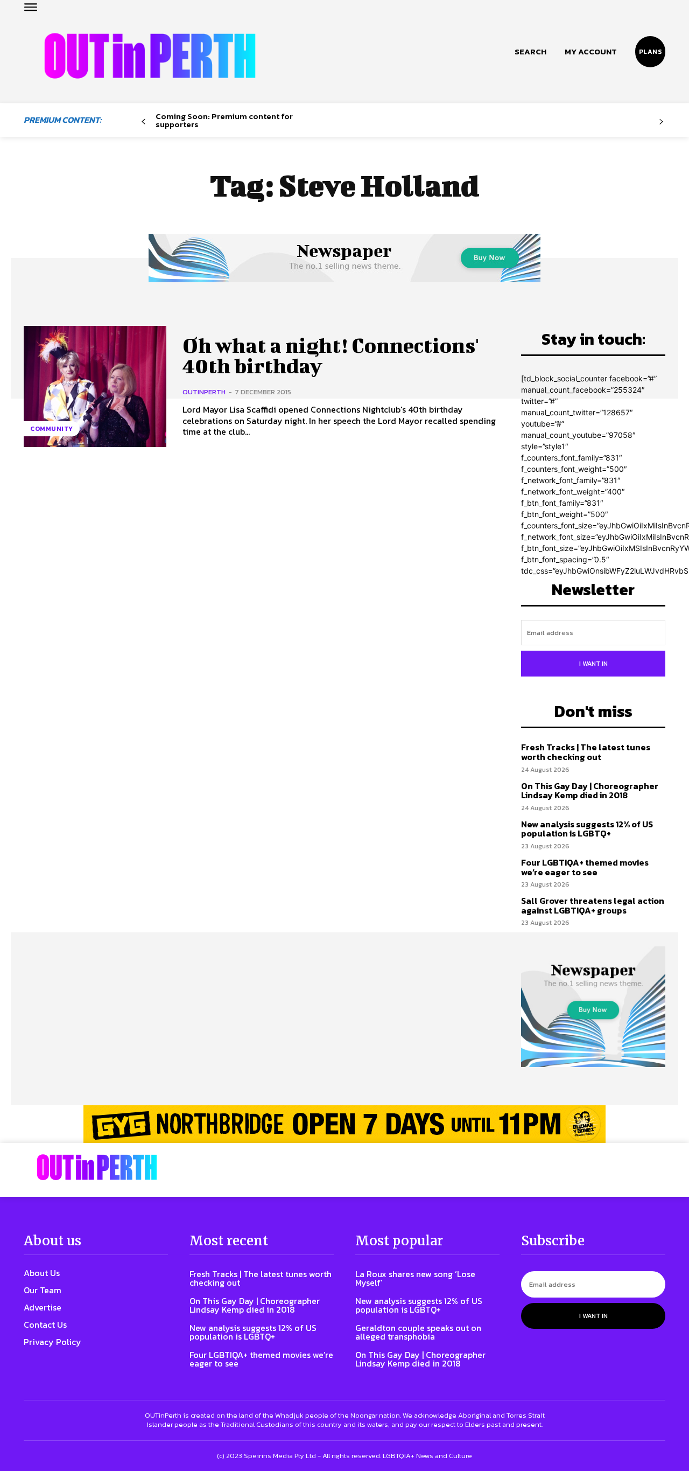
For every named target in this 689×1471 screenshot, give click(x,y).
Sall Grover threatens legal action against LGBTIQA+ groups (592, 905)
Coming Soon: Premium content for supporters (224, 120)
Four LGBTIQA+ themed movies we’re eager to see (585, 867)
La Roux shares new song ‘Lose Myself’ (415, 1278)
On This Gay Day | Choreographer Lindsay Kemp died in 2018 (589, 790)
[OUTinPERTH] (150, 55)
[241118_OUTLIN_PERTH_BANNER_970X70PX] (344, 1124)
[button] (530, 51)
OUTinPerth (204, 392)
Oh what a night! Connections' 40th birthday (330, 355)
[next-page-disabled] (661, 122)
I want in (593, 663)
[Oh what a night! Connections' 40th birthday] (95, 386)
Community (51, 429)
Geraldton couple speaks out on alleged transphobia (418, 1332)
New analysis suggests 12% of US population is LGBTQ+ (587, 829)
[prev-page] (143, 122)
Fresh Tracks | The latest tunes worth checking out (585, 752)
